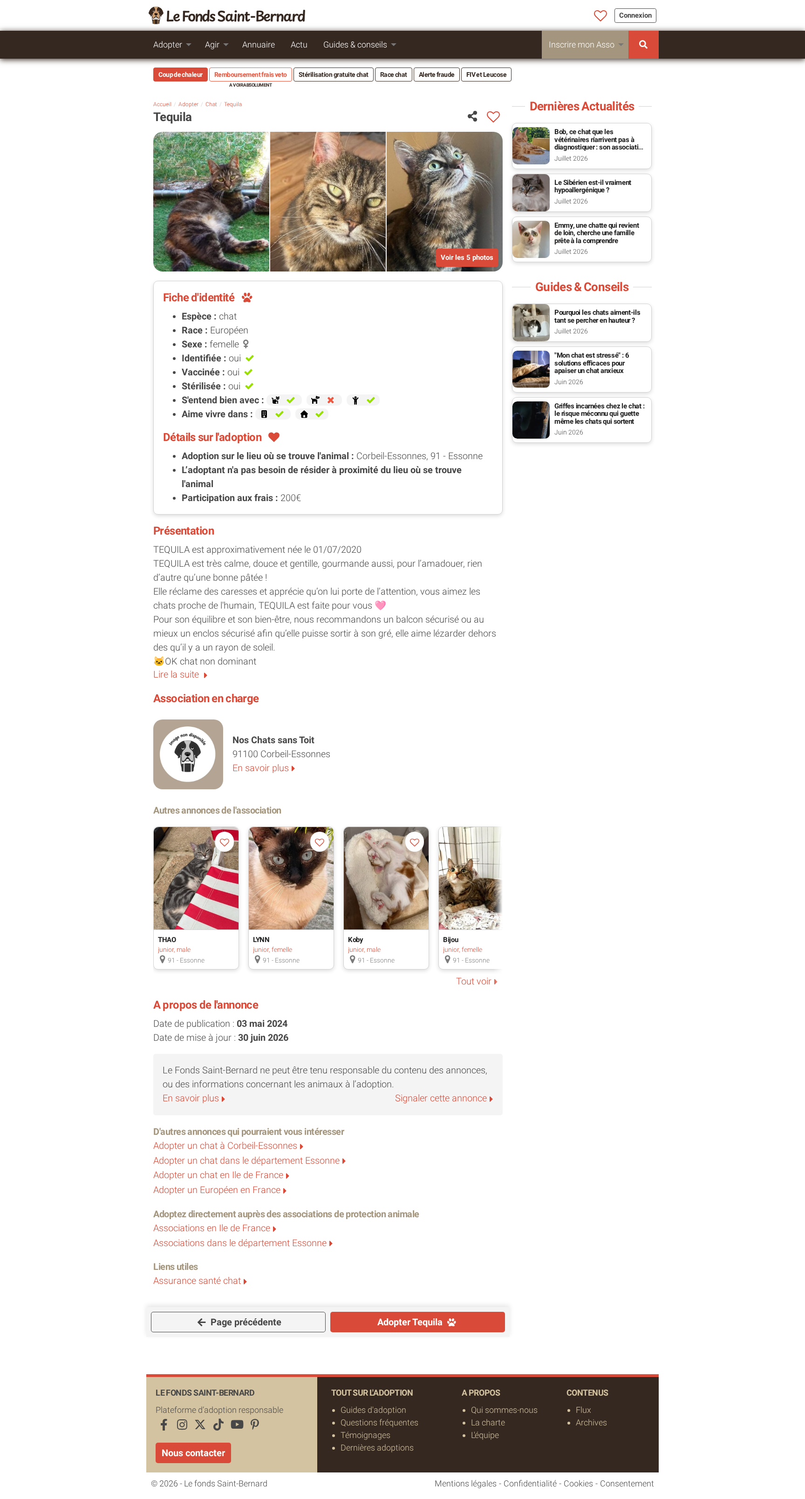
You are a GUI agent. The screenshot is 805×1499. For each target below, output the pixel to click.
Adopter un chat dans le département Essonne (246, 1160)
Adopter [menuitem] (167, 44)
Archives (591, 1422)
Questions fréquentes (379, 1422)
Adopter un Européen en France (216, 1189)
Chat (211, 104)
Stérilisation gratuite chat (333, 74)
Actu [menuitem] (299, 44)
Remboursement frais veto (250, 74)
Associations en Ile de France (211, 1228)
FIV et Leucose (486, 74)
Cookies (578, 1483)
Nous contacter (193, 1452)
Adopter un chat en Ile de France (218, 1174)
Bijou (450, 940)
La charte (488, 1422)
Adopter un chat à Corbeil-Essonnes (225, 1145)
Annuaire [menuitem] (258, 44)
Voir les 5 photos (467, 257)
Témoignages (365, 1435)
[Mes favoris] (601, 16)
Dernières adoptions (377, 1447)
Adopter (188, 104)
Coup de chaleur (180, 74)
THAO (167, 940)
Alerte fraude (437, 74)
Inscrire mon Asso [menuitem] (581, 44)
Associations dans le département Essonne (240, 1242)
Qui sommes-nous (504, 1410)
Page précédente (244, 1322)
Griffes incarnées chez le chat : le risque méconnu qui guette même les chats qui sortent (599, 414)
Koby (355, 940)
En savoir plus (260, 767)
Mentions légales (466, 1483)
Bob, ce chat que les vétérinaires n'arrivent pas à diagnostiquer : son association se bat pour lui (599, 143)
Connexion (635, 15)
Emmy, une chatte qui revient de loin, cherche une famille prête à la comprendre (596, 233)
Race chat (393, 74)
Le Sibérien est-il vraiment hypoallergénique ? (592, 186)
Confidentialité (530, 1483)
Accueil (162, 104)
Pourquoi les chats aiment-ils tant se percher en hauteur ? (597, 316)
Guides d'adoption (373, 1410)
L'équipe (485, 1435)
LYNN (261, 940)
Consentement (627, 1483)
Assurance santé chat (197, 1280)
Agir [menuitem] (212, 44)
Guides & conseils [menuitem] (355, 44)
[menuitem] (643, 45)
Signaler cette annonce (441, 1098)
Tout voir (473, 981)
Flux (583, 1410)
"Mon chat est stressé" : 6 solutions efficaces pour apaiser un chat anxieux (591, 363)
